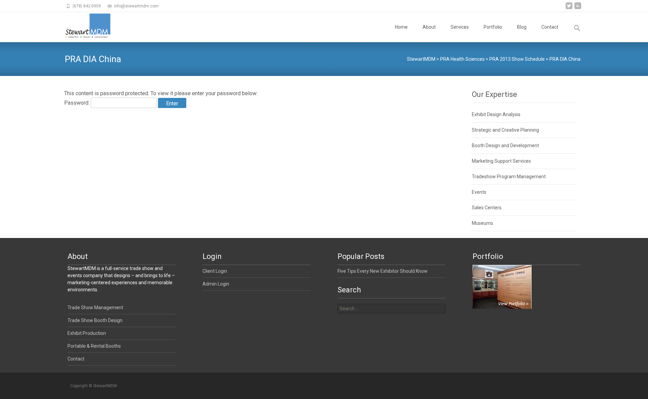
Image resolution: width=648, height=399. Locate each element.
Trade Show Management (95, 307)
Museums (482, 223)
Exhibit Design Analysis (496, 114)
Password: (77, 103)
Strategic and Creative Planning (505, 130)
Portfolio (493, 27)
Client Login (214, 271)
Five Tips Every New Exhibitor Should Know (383, 271)
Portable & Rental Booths (94, 346)
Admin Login (215, 284)
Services (460, 27)
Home (401, 27)
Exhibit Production (87, 333)
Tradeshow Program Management (509, 176)
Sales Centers (487, 207)
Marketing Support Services (501, 161)
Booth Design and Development (505, 145)
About (429, 27)
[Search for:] (392, 308)
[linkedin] (577, 8)
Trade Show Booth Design (95, 320)
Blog (521, 27)
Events (479, 192)
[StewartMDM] (82, 25)
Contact (549, 27)
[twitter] (569, 8)
